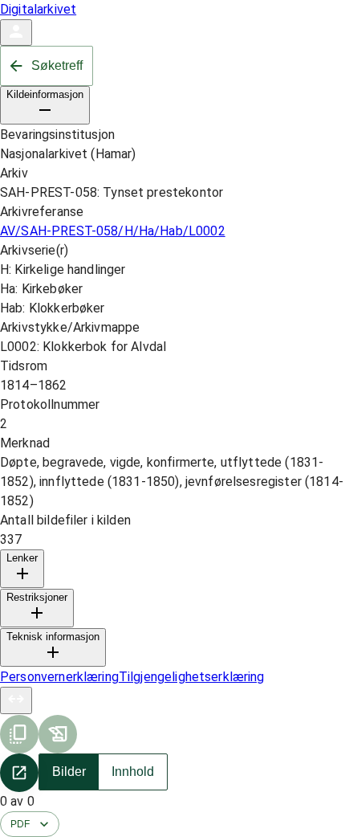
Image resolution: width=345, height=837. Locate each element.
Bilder (69, 771)
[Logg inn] (16, 32)
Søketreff (57, 65)
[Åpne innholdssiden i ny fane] (19, 772)
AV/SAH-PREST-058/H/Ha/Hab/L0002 (112, 231)
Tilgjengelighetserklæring (192, 676)
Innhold (133, 771)
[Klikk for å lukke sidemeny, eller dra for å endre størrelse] (16, 700)
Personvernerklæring (59, 676)
